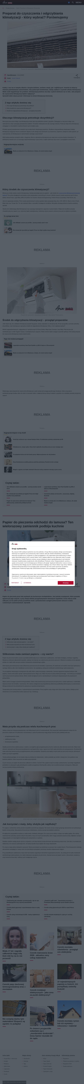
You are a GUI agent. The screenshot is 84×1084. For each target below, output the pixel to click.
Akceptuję (65, 583)
